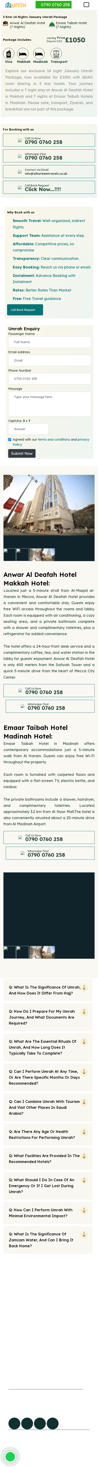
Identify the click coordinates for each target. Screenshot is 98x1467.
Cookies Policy (50, 1353)
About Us (13, 1371)
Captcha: (19, 421)
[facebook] (14, 1423)
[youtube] (40, 1423)
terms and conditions (54, 439)
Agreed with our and (51, 442)
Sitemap (12, 1361)
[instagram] (53, 1423)
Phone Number (19, 370)
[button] (86, 4)
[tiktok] (27, 1423)
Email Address (19, 352)
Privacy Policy (50, 1362)
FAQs (9, 1352)
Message (15, 389)
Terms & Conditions (54, 1372)
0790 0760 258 (55, 4)
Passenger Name (21, 334)
